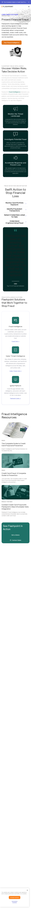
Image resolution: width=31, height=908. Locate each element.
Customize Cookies (14, 902)
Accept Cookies (14, 897)
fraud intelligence (14, 92)
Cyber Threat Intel (15, 371)
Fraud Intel (15, 341)
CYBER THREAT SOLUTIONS (10, 14)
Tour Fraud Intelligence (11, 42)
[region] (14, 897)
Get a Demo (15, 535)
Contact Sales (16, 540)
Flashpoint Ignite (14, 398)
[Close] (27, 890)
